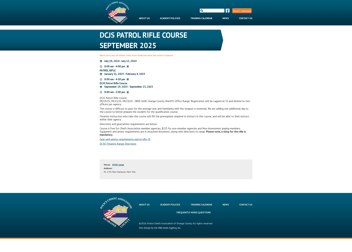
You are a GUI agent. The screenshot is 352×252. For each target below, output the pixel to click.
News (225, 18)
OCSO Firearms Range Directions (118, 143)
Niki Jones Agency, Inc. (169, 227)
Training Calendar (201, 18)
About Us (144, 18)
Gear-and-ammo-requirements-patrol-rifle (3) (125, 139)
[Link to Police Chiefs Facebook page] (227, 10)
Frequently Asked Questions (194, 212)
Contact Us (245, 18)
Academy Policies (170, 18)
